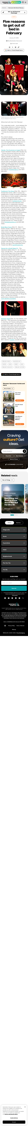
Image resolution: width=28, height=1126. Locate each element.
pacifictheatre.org (18, 245)
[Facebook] (5, 598)
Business (18, 522)
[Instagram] (19, 598)
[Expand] (24, 530)
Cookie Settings (14, 1117)
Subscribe (14, 588)
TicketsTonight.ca (13, 169)
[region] (14, 1115)
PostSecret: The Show (7, 191)
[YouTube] (9, 598)
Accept (14, 1122)
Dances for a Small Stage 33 (9, 248)
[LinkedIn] (16, 598)
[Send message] (24, 451)
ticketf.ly (12, 340)
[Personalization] (23, 2)
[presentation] (14, 17)
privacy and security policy (11, 1114)
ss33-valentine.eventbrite (8, 298)
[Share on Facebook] (9, 47)
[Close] (25, 1107)
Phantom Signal (5, 318)
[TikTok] (12, 598)
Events (4, 8)
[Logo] (6, 2)
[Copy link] (18, 47)
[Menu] (25, 2)
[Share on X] (12, 47)
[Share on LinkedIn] (15, 47)
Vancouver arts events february (16, 7)
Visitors (9, 522)
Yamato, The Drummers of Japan (10, 150)
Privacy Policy (15, 595)
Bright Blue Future (6, 227)
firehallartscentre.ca (10, 222)
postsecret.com (17, 201)
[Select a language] (5, 626)
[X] (23, 598)
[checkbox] (1, 592)
